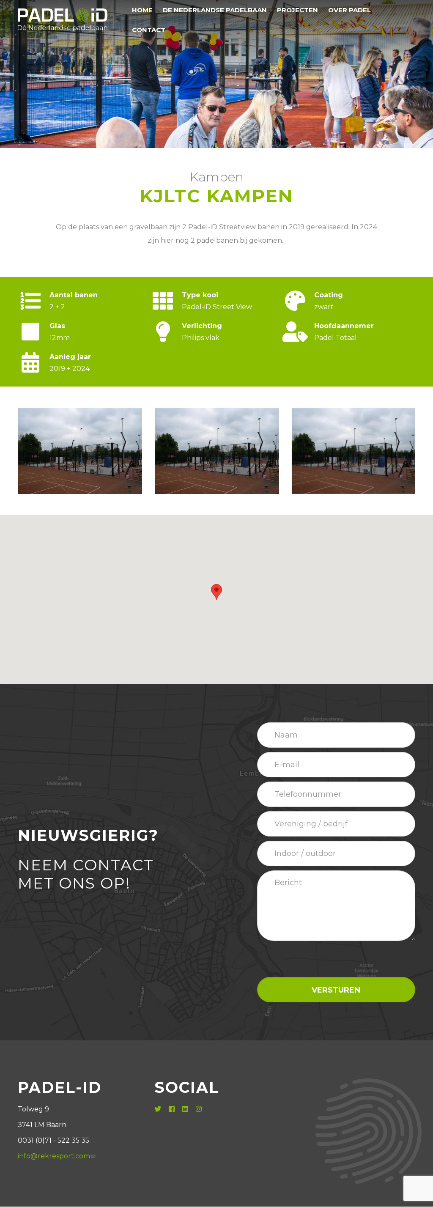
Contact (148, 30)
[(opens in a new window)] (158, 1109)
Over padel (349, 10)
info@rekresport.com (54, 1156)
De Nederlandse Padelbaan (215, 10)
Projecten (297, 10)
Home (142, 10)
